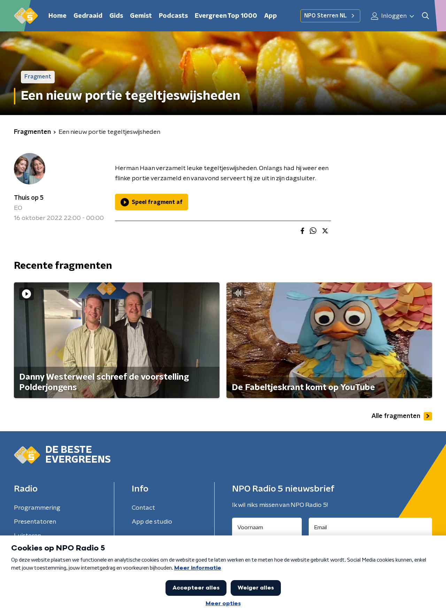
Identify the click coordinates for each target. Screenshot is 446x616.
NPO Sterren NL (325, 15)
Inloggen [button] (393, 16)
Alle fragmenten (395, 416)
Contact (143, 508)
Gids (116, 16)
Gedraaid (88, 16)
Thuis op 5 (29, 198)
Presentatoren (35, 522)
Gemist (141, 16)
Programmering (37, 508)
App (270, 16)
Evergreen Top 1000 (226, 16)
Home (57, 16)
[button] (425, 15)
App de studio (152, 522)
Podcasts (173, 16)
